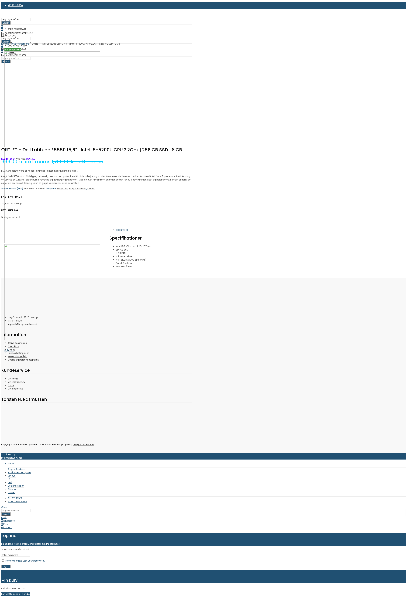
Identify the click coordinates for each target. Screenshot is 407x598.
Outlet (91, 188)
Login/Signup (8, 457)
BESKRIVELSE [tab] (122, 230)
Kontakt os (13, 346)
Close (19, 457)
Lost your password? (34, 560)
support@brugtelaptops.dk (22, 324)
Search (6, 23)
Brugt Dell (62, 188)
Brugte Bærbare (77, 188)
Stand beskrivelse (17, 343)
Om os (11, 349)
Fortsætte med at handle (15, 594)
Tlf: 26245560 (15, 5)
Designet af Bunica (83, 444)
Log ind (6, 566)
